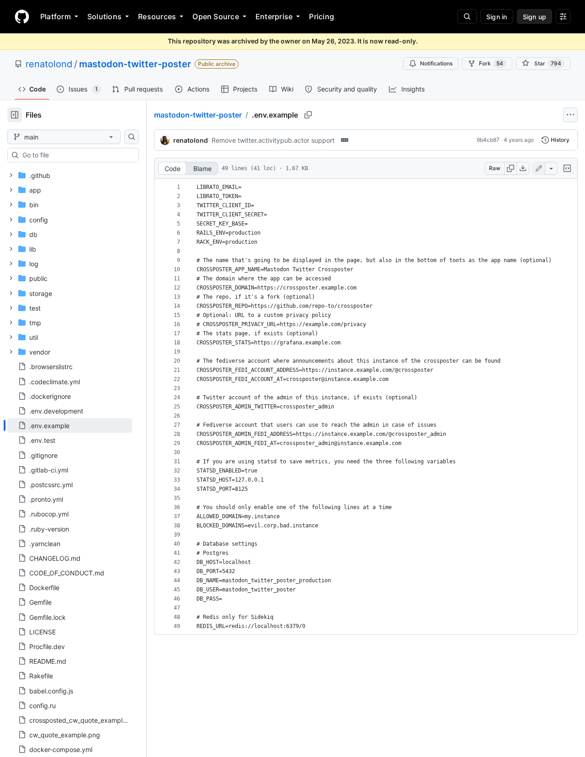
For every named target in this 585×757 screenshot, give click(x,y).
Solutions (104, 16)
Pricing (321, 16)
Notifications (436, 63)
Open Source (215, 16)
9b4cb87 (488, 139)
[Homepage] (22, 16)
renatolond (49, 64)
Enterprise (273, 16)
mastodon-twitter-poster (135, 64)
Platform (55, 16)
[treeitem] (69, 425)
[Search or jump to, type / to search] (467, 16)
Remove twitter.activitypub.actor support (273, 140)
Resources (157, 16)
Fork (491, 63)
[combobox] (76, 155)
